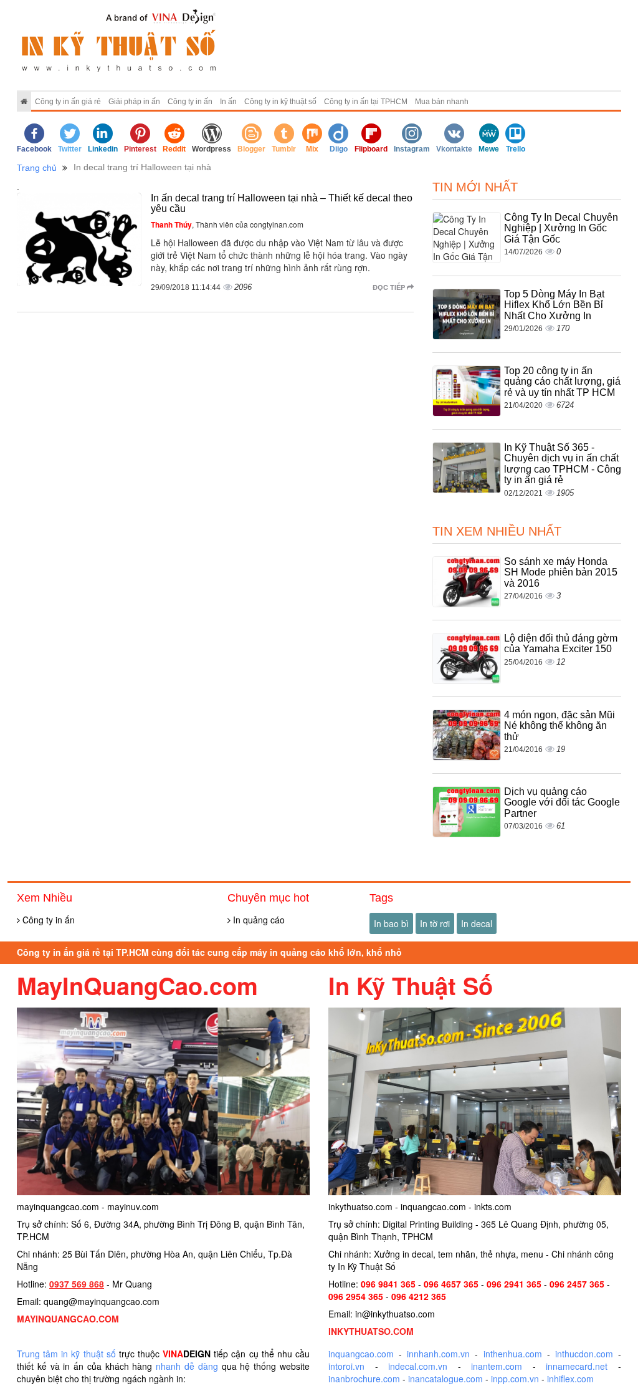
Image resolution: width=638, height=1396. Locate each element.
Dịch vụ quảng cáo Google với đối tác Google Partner (562, 802)
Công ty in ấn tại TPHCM (365, 101)
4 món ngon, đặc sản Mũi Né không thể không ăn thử (559, 726)
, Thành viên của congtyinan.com (227, 224)
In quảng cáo (258, 919)
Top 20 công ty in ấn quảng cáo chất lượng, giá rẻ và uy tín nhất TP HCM (562, 381)
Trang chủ (37, 168)
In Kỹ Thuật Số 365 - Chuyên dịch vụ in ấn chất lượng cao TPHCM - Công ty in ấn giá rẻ (562, 464)
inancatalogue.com (445, 1378)
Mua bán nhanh (442, 101)
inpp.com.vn (515, 1378)
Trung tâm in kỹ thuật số (66, 1353)
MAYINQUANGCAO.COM (68, 1318)
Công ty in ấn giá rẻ (68, 101)
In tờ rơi (435, 923)
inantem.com (496, 1366)
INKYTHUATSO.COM (371, 1331)
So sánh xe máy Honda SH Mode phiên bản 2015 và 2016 (560, 572)
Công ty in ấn (190, 101)
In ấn (228, 101)
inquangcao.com (361, 1353)
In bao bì (391, 923)
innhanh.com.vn (438, 1353)
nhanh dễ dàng (187, 1366)
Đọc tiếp (390, 287)
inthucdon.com (584, 1353)
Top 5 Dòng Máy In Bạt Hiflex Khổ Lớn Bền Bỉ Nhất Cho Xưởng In (554, 305)
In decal (476, 923)
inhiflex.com (570, 1378)
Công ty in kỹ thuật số (280, 101)
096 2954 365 (355, 1296)
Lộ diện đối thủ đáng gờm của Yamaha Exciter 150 (560, 644)
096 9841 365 (388, 1284)
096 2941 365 (514, 1284)
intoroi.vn (346, 1366)
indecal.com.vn (417, 1366)
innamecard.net (576, 1366)
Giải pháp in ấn (134, 101)
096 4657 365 (451, 1284)
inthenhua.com (512, 1353)
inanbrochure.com (364, 1378)
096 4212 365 (418, 1296)
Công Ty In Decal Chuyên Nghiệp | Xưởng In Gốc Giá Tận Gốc (561, 228)
